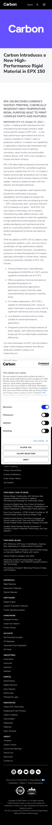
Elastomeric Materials (12, 588)
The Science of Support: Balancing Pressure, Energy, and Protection (25, 569)
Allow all (26, 447)
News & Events (10, 731)
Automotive (8, 659)
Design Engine (9, 602)
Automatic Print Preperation (15, 645)
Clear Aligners (9, 689)
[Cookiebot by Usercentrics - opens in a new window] (37, 364)
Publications (13, 783)
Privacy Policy (41, 390)
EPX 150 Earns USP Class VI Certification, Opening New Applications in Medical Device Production (25, 545)
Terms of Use (10, 780)
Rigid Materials (10, 584)
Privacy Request (35, 780)
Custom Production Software (16, 606)
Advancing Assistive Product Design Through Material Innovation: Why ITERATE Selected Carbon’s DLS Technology (25, 562)
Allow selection (26, 453)
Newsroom (8, 757)
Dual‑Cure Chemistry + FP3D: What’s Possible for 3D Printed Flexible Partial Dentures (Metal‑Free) (26, 513)
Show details (38, 441)
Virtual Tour (8, 753)
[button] (44, 5)
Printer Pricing (9, 628)
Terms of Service (27, 813)
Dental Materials (10, 592)
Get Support (9, 483)
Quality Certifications (12, 474)
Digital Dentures (10, 685)
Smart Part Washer (12, 624)
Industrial (7, 667)
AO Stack (7, 649)
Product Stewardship (12, 470)
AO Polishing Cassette (13, 637)
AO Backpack (9, 641)
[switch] (45, 415)
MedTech (7, 671)
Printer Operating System (14, 610)
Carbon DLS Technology (14, 707)
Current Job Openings (13, 749)
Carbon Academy (11, 466)
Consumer (8, 663)
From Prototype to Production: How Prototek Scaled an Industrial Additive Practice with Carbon (25, 551)
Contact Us (8, 761)
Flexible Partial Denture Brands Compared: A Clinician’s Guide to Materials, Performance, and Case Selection (25, 528)
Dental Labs (8, 693)
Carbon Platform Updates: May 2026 (19, 556)
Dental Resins (9, 681)
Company (7, 741)
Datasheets (8, 723)
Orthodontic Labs (11, 697)
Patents (23, 783)
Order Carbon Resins (12, 478)
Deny (26, 459)
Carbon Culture (10, 745)
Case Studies (9, 719)
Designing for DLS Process (15, 711)
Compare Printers (11, 620)
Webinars (7, 727)
